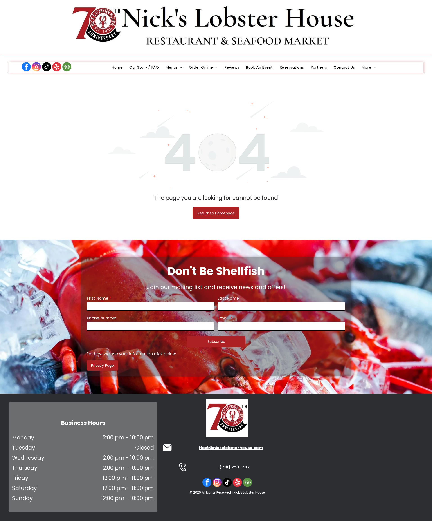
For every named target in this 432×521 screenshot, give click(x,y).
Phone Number (101, 318)
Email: (223, 318)
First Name (97, 298)
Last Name (228, 298)
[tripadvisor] (66, 67)
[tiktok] (46, 67)
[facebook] (26, 67)
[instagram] (36, 67)
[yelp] (56, 67)
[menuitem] (117, 67)
